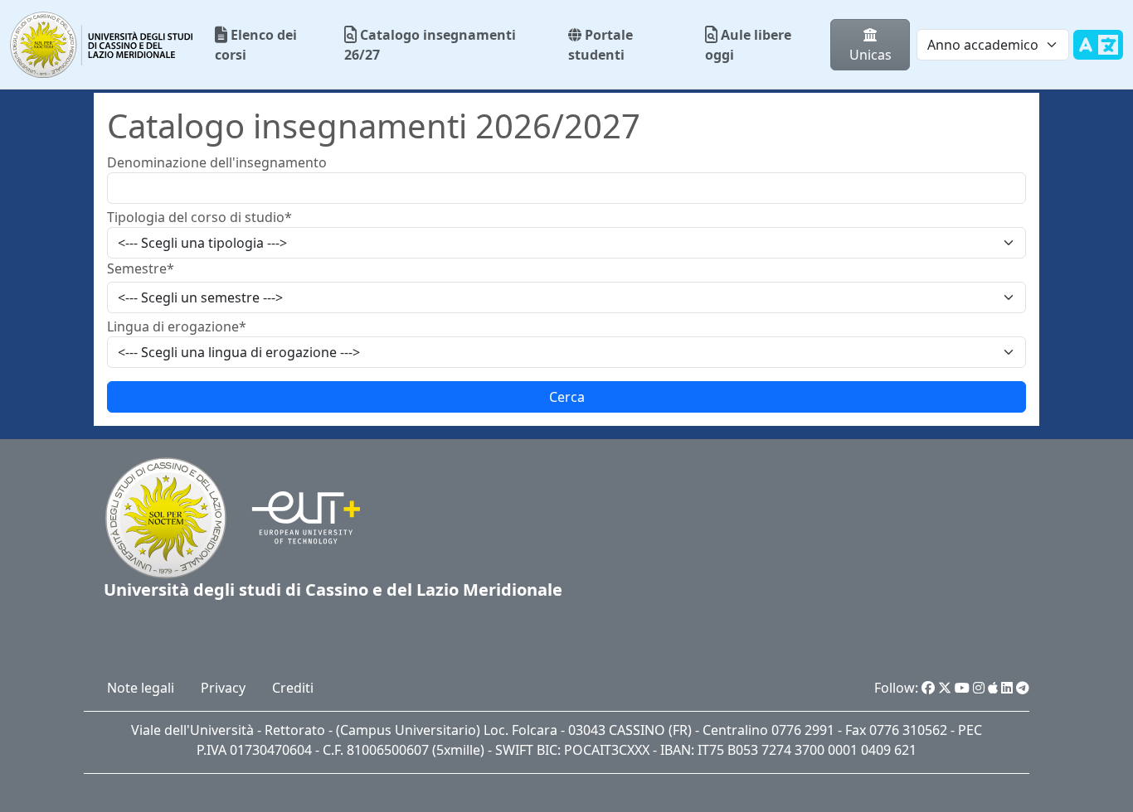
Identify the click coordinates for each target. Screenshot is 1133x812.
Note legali (140, 688)
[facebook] (928, 688)
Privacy (223, 688)
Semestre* (140, 268)
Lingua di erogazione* (176, 326)
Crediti (293, 688)
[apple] (993, 688)
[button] (566, 397)
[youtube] (962, 688)
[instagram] (979, 688)
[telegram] (1022, 688)
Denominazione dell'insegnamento (217, 162)
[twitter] (944, 688)
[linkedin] (1007, 688)
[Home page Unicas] (102, 44)
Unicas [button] (870, 55)
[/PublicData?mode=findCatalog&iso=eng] (1098, 55)
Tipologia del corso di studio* (199, 217)
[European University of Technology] (295, 516)
